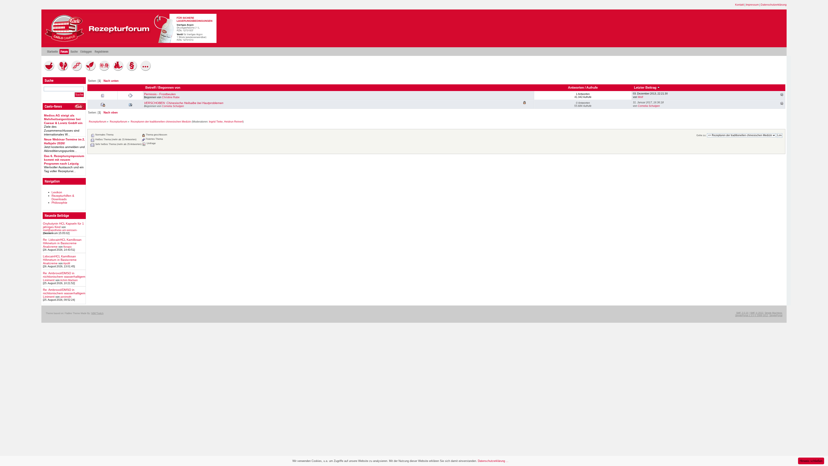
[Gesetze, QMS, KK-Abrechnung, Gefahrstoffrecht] (132, 70)
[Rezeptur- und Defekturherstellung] (50, 70)
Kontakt (739, 4)
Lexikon (57, 192)
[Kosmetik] (63, 70)
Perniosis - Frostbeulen (160, 94)
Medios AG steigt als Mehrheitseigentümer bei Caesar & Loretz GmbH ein (63, 119)
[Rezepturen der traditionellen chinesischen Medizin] (105, 70)
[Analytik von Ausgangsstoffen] (119, 70)
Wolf (640, 97)
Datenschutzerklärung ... (493, 461)
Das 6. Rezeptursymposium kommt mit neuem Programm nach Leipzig (64, 159)
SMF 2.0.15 (742, 313)
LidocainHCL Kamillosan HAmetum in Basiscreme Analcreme (60, 260)
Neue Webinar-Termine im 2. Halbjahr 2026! (64, 141)
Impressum (752, 4)
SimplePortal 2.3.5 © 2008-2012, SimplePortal (758, 315)
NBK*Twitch (97, 313)
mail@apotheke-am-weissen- (60, 230)
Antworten (576, 87)
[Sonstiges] (146, 70)
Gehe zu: (701, 135)
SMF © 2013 (756, 313)
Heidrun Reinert (233, 121)
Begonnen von (169, 87)
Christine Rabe (171, 97)
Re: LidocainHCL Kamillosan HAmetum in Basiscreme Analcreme (62, 243)
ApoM (66, 263)
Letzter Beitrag (645, 87)
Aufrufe (592, 87)
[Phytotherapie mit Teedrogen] (91, 70)
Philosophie (59, 202)
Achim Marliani (69, 280)
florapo (67, 246)
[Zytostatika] (77, 70)
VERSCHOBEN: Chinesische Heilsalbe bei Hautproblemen (183, 103)
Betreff (150, 87)
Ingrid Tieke (216, 121)
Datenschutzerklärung (774, 4)
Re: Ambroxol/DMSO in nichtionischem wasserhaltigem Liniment (64, 276)
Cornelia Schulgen (173, 106)
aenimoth (65, 296)
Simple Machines (773, 313)
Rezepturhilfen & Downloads (63, 197)
